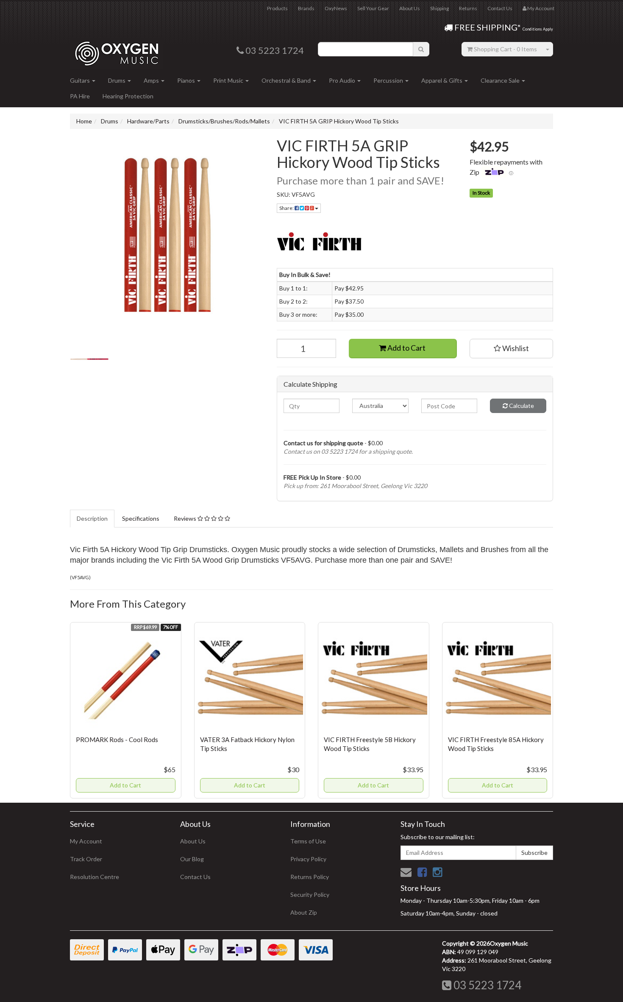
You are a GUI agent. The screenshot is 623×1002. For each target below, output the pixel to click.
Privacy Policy (308, 858)
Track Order (86, 858)
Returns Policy (309, 876)
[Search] (421, 49)
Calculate (521, 405)
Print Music (229, 80)
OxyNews (336, 8)
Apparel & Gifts (442, 80)
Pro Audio (342, 80)
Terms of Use (308, 841)
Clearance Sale (501, 80)
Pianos (186, 80)
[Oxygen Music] (116, 50)
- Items (505, 49)
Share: (287, 208)
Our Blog (192, 858)
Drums (117, 80)
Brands (306, 8)
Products (277, 8)
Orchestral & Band (286, 80)
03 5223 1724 (486, 985)
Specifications (140, 518)
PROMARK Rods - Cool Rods (117, 739)
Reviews (185, 518)
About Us (409, 8)
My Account (86, 841)
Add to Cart (406, 347)
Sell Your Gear (373, 8)
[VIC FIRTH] (415, 242)
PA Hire (80, 96)
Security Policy (309, 894)
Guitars (80, 80)
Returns (468, 8)
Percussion (388, 80)
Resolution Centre (94, 876)
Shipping (439, 8)
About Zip (303, 912)
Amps (152, 80)
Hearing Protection (128, 96)
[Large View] (89, 359)
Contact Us (499, 8)
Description (92, 518)
